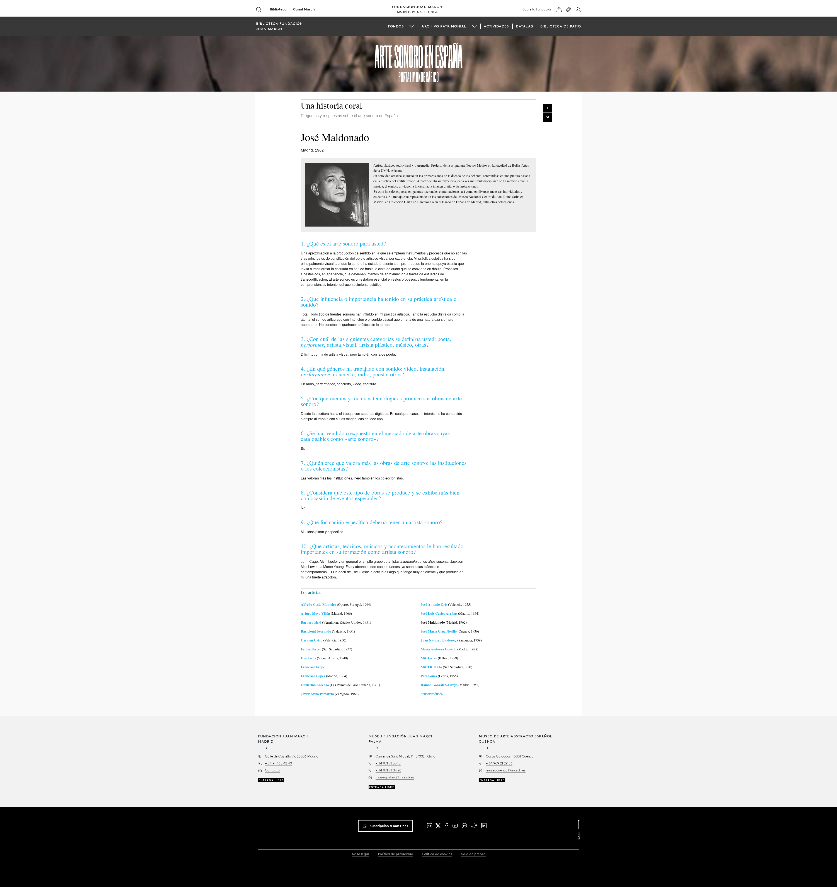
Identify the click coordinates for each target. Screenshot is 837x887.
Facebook (547, 108)
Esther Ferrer (311, 649)
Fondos (396, 26)
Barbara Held (311, 622)
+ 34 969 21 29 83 (499, 763)
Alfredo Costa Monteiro (318, 604)
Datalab (524, 26)
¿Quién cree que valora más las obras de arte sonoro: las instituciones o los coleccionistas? (383, 465)
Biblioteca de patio (560, 26)
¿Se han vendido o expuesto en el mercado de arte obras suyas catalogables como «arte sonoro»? (375, 435)
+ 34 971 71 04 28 (388, 770)
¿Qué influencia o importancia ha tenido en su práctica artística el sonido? (379, 301)
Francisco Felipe (313, 666)
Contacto (272, 770)
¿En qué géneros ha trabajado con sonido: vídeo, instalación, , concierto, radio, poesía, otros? (373, 371)
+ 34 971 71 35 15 (388, 763)
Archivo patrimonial (444, 26)
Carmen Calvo (311, 640)
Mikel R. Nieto (431, 666)
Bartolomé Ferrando (316, 631)
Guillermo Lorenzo (315, 684)
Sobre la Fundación (537, 9)
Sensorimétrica (432, 693)
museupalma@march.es (395, 777)
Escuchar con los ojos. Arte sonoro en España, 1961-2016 (418, 62)
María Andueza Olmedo (438, 649)
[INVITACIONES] (568, 9)
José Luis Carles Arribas (439, 613)
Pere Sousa (429, 675)
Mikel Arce (429, 657)
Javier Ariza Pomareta (317, 693)
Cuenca (430, 12)
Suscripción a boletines (389, 826)
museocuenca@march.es (506, 770)
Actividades (496, 26)
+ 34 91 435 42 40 (278, 763)
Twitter (547, 117)
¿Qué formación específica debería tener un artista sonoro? (374, 522)
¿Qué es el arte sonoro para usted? (346, 243)
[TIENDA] (559, 9)
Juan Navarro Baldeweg (438, 640)
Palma (417, 12)
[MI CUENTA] (578, 9)
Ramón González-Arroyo (439, 684)
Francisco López (313, 675)
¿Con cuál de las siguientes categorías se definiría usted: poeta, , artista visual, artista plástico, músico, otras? (376, 341)
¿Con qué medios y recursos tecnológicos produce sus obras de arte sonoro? (381, 401)
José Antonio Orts (434, 604)
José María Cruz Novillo (439, 631)
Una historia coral (331, 106)
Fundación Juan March (417, 7)
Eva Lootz (308, 657)
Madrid (403, 12)
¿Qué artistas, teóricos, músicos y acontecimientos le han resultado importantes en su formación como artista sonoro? (382, 548)
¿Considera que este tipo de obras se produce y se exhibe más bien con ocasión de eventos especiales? (380, 495)
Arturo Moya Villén (315, 613)
